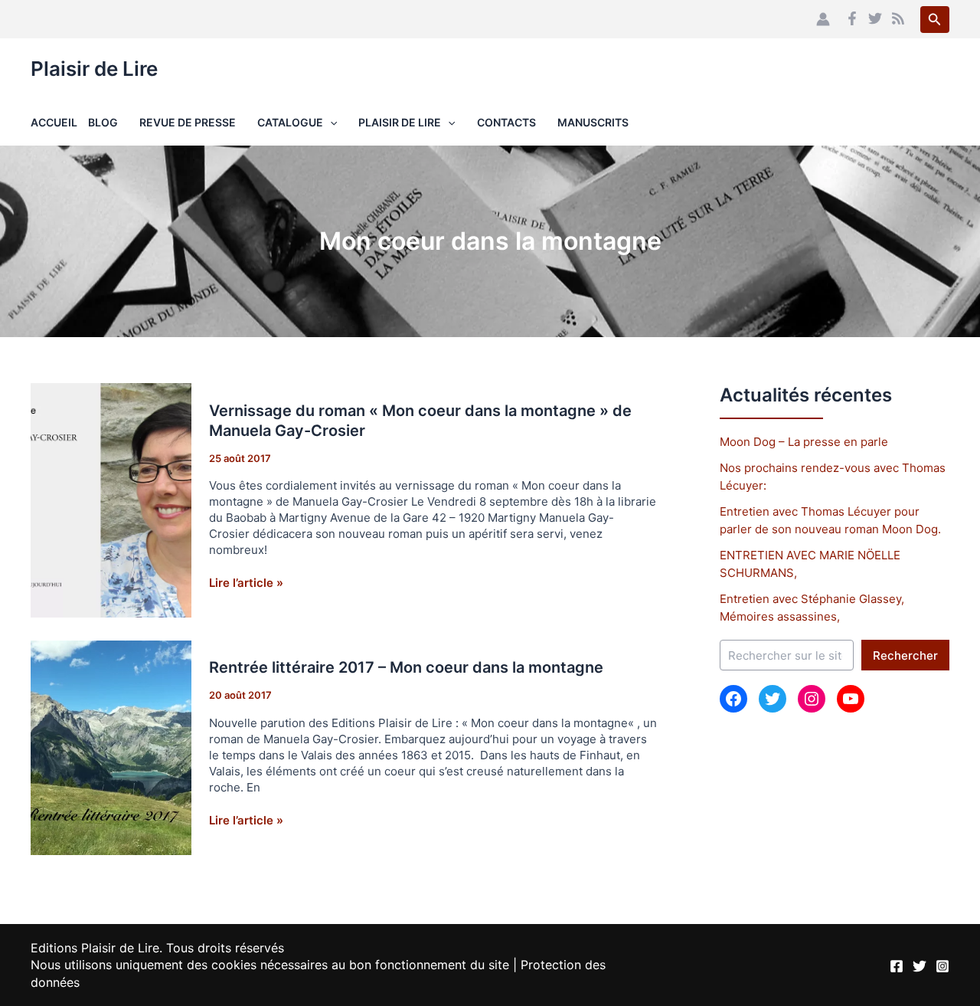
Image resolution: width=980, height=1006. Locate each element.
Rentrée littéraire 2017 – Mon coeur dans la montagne (406, 667)
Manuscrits (593, 122)
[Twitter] (875, 18)
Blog (103, 122)
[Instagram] (942, 966)
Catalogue (290, 122)
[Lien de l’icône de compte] (823, 19)
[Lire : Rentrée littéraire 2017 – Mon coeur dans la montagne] (111, 746)
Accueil (54, 122)
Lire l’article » (246, 583)
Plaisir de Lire (94, 68)
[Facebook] (852, 18)
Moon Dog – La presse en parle (804, 441)
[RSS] (898, 18)
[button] (934, 19)
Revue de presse (187, 122)
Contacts (506, 122)
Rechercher (905, 655)
